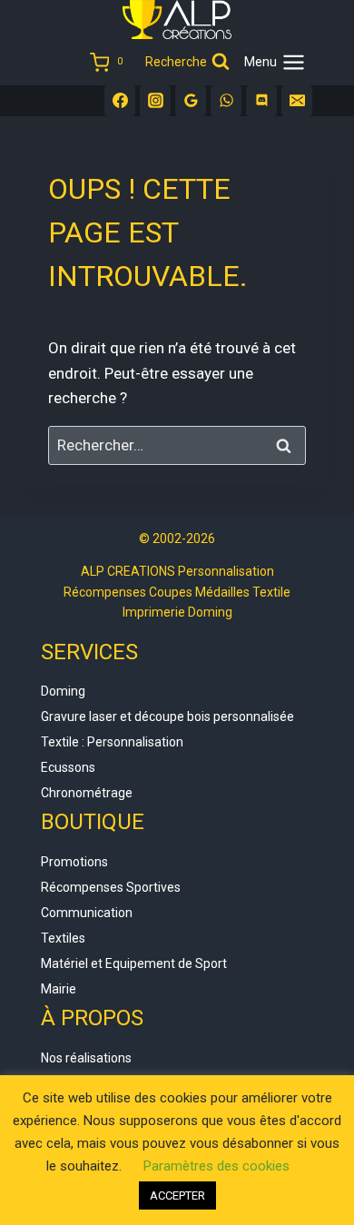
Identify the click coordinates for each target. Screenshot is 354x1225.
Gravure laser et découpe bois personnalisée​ (167, 716)
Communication (87, 912)
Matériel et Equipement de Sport (134, 963)
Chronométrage (87, 792)
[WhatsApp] (226, 100)
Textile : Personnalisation (112, 742)
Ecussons (68, 767)
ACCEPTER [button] (177, 1195)
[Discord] (261, 100)
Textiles (63, 938)
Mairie (58, 989)
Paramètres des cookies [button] (216, 1166)
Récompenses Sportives (111, 887)
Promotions (74, 862)
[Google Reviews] (190, 100)
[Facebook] (119, 100)
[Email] (296, 100)
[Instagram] (155, 100)
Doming (63, 691)
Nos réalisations (86, 1058)
